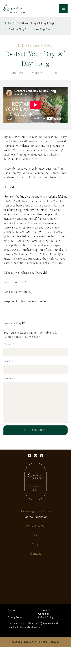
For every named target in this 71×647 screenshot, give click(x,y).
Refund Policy (45, 617)
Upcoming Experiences (35, 511)
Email (8, 361)
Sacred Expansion (36, 517)
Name (8, 344)
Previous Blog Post (19, 29)
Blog (35, 535)
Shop (35, 544)
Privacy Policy (15, 617)
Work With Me (35, 526)
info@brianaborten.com (28, 627)
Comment (11, 378)
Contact (35, 554)
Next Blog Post (42, 29)
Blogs (7, 23)
